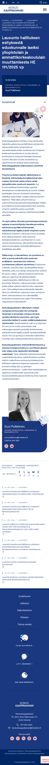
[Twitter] (6, 446)
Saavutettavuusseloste (16, 751)
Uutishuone (17, 20)
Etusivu (5, 20)
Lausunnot (32, 20)
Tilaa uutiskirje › (24, 645)
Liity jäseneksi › (24, 664)
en (13, 2)
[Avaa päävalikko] (45, 9)
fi (6, 2)
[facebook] (20, 474)
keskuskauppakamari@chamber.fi (26, 728)
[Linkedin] (12, 446)
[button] (43, 2)
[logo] (13, 9)
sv (18, 2)
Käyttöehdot (22, 753)
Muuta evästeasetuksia (36, 753)
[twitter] (24, 474)
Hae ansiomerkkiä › (24, 682)
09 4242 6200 (26, 725)
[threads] (38, 474)
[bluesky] (33, 474)
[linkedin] (29, 474)
